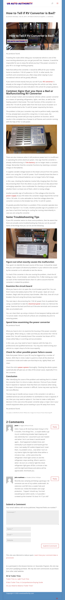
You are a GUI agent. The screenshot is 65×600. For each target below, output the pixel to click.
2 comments (49, 16)
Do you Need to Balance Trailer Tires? (19, 586)
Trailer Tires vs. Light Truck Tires (17, 579)
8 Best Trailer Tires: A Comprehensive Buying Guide (24, 582)
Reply (55, 427)
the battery (30, 162)
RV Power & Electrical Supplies (36, 16)
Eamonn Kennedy (13, 16)
